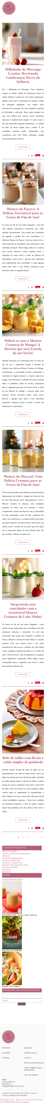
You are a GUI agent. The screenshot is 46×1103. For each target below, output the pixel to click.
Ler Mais (23, 147)
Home (4, 1080)
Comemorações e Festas (12, 1086)
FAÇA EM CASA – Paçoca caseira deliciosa (17, 1100)
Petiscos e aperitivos (12, 863)
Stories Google (30, 1053)
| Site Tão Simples (31, 1075)
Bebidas (6, 856)
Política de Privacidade (34, 1063)
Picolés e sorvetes (11, 860)
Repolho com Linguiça (20, 1102)
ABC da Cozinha (9, 851)
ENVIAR (22, 1004)
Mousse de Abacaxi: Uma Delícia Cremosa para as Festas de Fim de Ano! (23, 480)
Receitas (6, 872)
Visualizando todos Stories (12, 879)
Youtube (5, 1058)
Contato (27, 1058)
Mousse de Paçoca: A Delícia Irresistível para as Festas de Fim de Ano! (23, 213)
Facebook (6, 1053)
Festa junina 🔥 (8, 1082)
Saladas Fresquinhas (12, 858)
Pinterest (6, 1048)
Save (38, 155)
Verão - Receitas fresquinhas (16, 854)
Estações (6, 870)
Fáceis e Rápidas (10, 867)
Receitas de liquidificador (15, 865)
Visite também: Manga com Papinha (33, 1069)
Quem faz (28, 1048)
